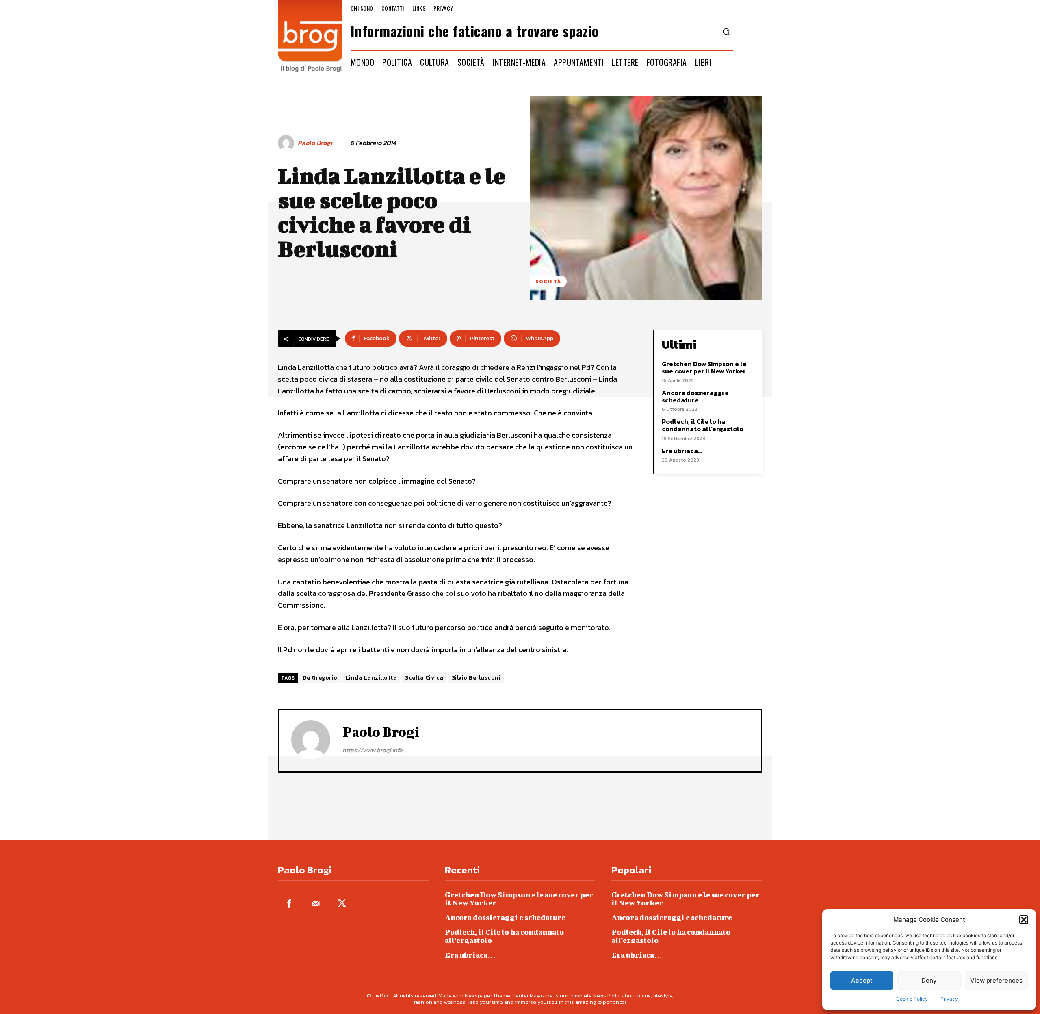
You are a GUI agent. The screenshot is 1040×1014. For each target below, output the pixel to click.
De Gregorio (320, 677)
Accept (862, 980)
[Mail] (315, 904)
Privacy (949, 999)
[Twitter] (342, 904)
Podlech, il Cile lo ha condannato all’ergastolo (702, 425)
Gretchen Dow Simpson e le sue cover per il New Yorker (704, 367)
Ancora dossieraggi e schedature (695, 396)
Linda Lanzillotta (371, 677)
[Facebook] (289, 904)
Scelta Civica (424, 677)
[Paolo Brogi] (287, 143)
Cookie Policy (912, 999)
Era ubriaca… (682, 451)
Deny (929, 980)
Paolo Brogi (315, 143)
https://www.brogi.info (372, 750)
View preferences (996, 980)
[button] (1024, 920)
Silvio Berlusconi (476, 677)
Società (548, 281)
